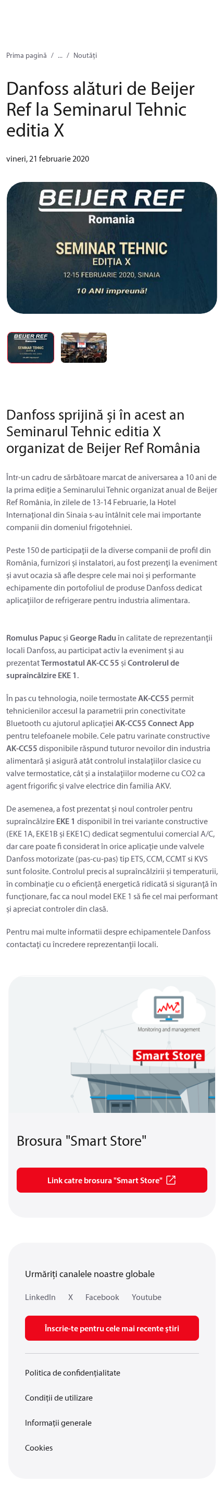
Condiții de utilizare (59, 1397)
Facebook (102, 1297)
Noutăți (85, 55)
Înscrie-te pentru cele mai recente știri (112, 1328)
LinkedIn (40, 1297)
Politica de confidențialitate (72, 1372)
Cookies (39, 1447)
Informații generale (58, 1422)
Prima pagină (26, 55)
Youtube (146, 1297)
